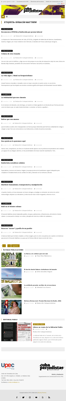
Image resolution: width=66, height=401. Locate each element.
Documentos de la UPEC (23, 1)
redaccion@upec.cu (14, 382)
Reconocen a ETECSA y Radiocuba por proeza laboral (21, 32)
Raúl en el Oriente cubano (11, 206)
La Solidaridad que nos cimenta (13, 97)
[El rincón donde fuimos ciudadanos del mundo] (11, 275)
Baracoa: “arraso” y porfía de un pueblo (16, 228)
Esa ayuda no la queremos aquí (13, 141)
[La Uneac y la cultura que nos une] (11, 260)
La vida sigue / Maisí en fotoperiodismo (16, 75)
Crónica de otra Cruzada (10, 54)
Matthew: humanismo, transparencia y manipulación (21, 185)
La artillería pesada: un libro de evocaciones (40, 285)
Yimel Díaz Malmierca (44, 256)
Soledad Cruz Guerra (44, 287)
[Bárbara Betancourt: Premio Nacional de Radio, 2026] (11, 307)
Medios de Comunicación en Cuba (54, 1)
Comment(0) (40, 36)
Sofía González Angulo (44, 272)
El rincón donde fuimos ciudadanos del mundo (40, 269)
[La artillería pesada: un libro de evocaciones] (11, 291)
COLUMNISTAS (6, 94)
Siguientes (15, 246)
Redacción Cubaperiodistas (24, 36)
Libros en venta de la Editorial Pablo (48, 327)
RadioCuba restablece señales (13, 163)
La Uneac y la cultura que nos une (36, 254)
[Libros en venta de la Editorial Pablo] (16, 331)
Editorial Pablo (10, 319)
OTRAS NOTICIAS (7, 29)
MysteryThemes (42, 392)
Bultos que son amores (10, 119)
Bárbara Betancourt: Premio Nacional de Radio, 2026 (42, 301)
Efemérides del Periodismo (37, 1)
